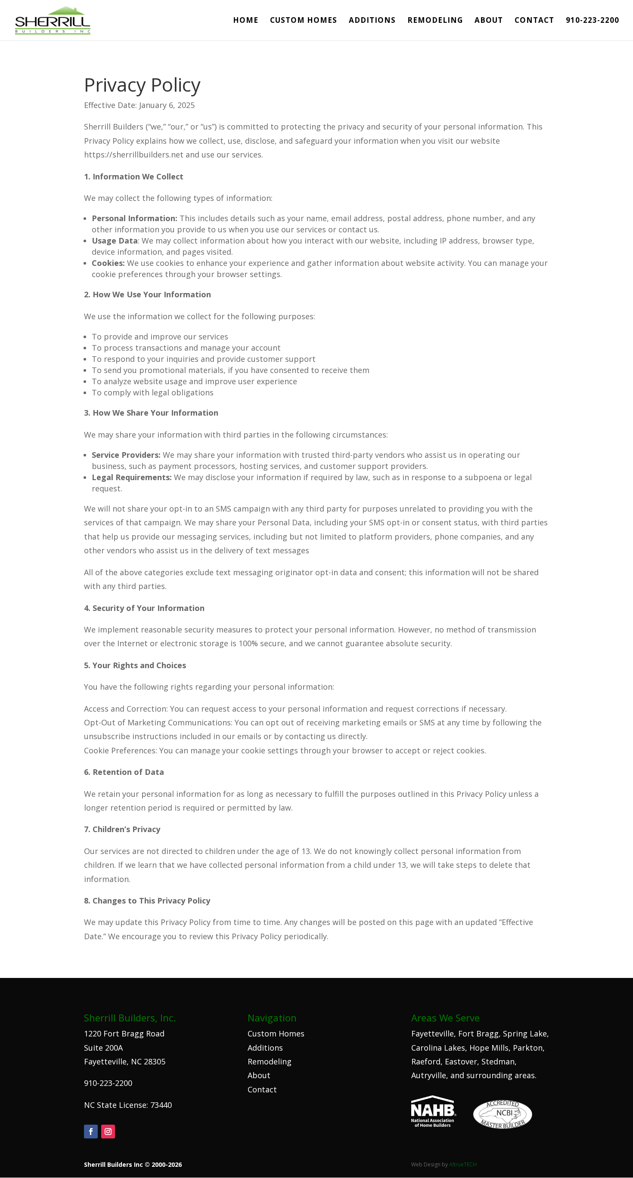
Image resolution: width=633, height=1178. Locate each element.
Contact (534, 21)
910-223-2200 (592, 21)
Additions (372, 21)
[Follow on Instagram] (108, 1131)
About (489, 21)
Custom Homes (303, 21)
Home (245, 21)
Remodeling (435, 21)
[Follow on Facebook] (91, 1131)
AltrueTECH (463, 1164)
